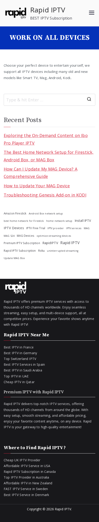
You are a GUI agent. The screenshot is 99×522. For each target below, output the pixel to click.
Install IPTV (83, 220)
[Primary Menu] (91, 13)
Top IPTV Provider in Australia (26, 477)
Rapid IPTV (47, 9)
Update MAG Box (14, 258)
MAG (87, 228)
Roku (41, 250)
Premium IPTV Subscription (22, 243)
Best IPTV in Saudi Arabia (23, 370)
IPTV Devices (14, 228)
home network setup (59, 220)
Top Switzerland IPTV (20, 359)
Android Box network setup (46, 213)
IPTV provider (55, 228)
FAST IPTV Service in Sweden (26, 489)
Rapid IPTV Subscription (20, 250)
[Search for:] (49, 100)
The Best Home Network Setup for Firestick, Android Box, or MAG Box (48, 155)
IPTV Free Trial (35, 228)
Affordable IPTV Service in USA (27, 466)
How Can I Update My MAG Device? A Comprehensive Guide (40, 172)
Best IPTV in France (19, 347)
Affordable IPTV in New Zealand (28, 483)
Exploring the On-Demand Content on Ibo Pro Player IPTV (46, 139)
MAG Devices (25, 235)
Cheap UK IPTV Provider (22, 460)
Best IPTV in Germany (20, 353)
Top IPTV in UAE (16, 376)
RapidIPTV (50, 243)
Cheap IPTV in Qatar (19, 382)
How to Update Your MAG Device (37, 185)
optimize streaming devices (54, 235)
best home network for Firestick (24, 220)
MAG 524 (9, 235)
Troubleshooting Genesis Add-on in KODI (45, 195)
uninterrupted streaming (62, 250)
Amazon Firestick (15, 213)
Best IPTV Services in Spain (24, 364)
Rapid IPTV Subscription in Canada (30, 471)
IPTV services (73, 228)
